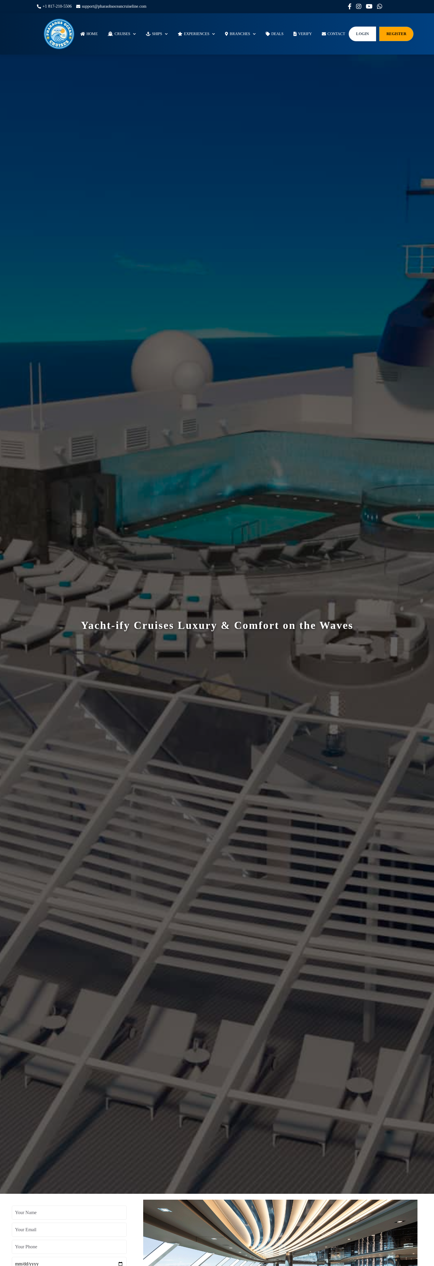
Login (362, 33)
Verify (305, 33)
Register (396, 33)
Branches (240, 33)
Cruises (122, 33)
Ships (157, 33)
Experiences (196, 33)
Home (92, 33)
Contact (336, 33)
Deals (277, 33)
